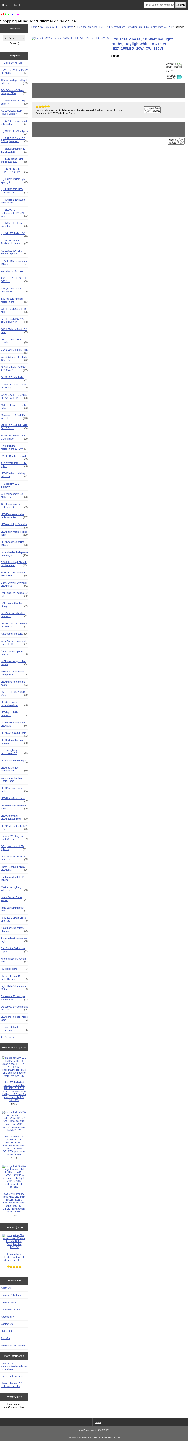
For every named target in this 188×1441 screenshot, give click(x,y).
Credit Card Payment (12, 1376)
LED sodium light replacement (14, 769)
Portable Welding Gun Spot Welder (14, 837)
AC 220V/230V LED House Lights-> (14, 252)
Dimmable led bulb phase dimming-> (14, 554)
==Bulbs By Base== (12, 271)
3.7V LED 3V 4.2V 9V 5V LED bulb (14, 71)
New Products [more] (14, 1047)
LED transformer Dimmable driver (14, 704)
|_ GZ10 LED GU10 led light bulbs (14, 122)
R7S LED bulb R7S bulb (14, 457)
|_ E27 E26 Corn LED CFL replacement (14, 140)
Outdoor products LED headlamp (14, 858)
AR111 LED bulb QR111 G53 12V (14, 280)
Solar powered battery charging (14, 929)
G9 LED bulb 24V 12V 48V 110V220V (14, 320)
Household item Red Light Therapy (14, 977)
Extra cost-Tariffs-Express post (14, 1028)
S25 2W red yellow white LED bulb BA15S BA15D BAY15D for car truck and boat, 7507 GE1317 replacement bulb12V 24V (14, 1145)
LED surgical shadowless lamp (14, 1018)
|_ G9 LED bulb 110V (14, 234)
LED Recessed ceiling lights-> (14, 543)
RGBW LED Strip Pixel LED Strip (14, 724)
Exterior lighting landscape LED (14, 752)
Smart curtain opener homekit (14, 653)
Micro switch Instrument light (14, 960)
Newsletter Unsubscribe (13, 1345)
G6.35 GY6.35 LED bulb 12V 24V (14, 358)
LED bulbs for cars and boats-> (14, 683)
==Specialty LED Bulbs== (10, 485)
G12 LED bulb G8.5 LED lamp (14, 331)
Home (5, 4)
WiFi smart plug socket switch (14, 663)
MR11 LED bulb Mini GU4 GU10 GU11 (14, 427)
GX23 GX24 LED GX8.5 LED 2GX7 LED (14, 396)
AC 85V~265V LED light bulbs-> (14, 102)
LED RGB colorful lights (14, 734)
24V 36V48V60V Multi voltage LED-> (14, 92)
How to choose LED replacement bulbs (11, 1385)
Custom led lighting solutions (14, 889)
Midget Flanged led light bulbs (14, 406)
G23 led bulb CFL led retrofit (14, 341)
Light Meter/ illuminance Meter (14, 988)
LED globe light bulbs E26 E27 (91, 27)
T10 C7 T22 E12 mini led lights (14, 465)
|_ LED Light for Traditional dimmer (14, 242)
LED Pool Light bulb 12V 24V (14, 827)
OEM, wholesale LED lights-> (14, 848)
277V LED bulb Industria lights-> (14, 262)
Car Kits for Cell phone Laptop (14, 950)
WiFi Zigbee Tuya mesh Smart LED (14, 642)
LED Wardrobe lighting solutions (14, 475)
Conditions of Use (10, 1309)
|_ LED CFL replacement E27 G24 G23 (14, 212)
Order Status (8, 1331)
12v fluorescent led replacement (14, 505)
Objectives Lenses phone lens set (14, 1008)
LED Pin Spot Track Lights (14, 789)
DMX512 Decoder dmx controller (14, 615)
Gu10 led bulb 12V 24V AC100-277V (14, 368)
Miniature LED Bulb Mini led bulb (14, 416)
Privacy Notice (9, 1302)
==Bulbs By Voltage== (13, 62)
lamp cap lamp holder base (14, 909)
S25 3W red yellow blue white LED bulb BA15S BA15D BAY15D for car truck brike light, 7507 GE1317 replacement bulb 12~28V (14, 1202)
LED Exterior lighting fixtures (14, 741)
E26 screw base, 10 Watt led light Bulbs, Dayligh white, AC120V (141, 27)
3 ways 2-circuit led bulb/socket (14, 290)
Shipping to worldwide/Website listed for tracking (14, 1366)
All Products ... (9, 1037)
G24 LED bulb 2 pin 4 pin (14, 350)
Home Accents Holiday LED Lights (14, 868)
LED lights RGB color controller (14, 714)
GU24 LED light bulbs (14, 378)
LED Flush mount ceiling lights (14, 533)
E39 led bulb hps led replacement (14, 300)
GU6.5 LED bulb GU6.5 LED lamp (14, 386)
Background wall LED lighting (14, 878)
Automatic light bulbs (14, 633)
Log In (17, 4)
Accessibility (8, 1316)
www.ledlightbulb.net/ (92, 1437)
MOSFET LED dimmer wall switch (14, 574)
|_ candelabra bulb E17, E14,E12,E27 (14, 150)
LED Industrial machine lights (14, 807)
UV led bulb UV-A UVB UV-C (14, 693)
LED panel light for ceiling (14, 525)
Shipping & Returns (11, 1295)
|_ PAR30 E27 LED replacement (14, 191)
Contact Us (7, 1324)
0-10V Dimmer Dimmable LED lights (14, 584)
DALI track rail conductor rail (14, 594)
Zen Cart (116, 1437)
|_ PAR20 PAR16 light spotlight (14, 181)
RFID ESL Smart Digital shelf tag (14, 919)
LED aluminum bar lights (14, 761)
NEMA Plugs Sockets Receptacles (14, 673)
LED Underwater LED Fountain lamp (14, 817)
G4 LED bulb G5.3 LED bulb (14, 310)
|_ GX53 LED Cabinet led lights (14, 224)
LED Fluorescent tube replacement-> (14, 516)
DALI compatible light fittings (14, 605)
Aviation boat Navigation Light (14, 940)
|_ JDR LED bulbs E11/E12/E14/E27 (14, 170)
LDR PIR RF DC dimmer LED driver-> (14, 625)
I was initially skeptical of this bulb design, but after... (14, 1257)
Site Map (5, 1338)
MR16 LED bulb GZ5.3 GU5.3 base (14, 437)
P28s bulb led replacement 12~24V (14, 447)
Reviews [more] (14, 1227)
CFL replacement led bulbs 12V (14, 495)
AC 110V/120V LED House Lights (56, 27)
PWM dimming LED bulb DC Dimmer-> (14, 564)
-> (14, 112)
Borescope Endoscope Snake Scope (14, 998)
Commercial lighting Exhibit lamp (14, 779)
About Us (6, 1287)
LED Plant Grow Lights (14, 799)
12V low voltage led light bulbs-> (14, 81)
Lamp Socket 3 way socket (14, 899)
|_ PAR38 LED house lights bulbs (14, 201)
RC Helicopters (14, 968)
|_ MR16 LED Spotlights (14, 132)
